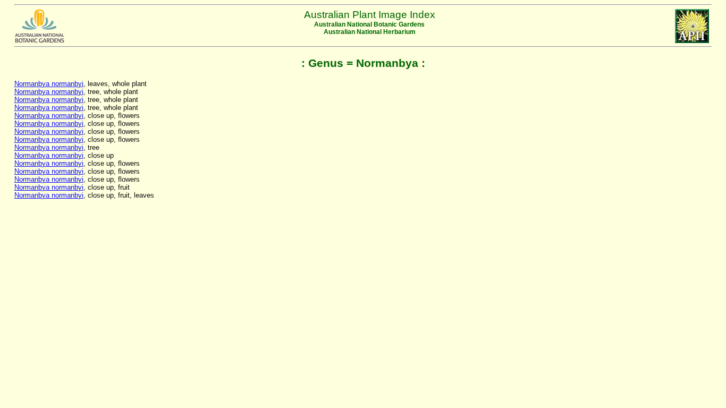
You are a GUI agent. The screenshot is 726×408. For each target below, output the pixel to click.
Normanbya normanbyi (48, 84)
